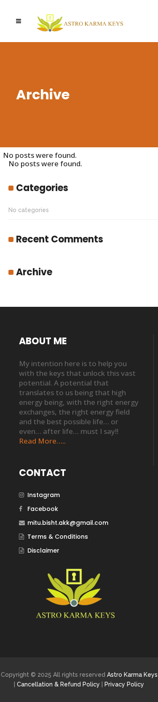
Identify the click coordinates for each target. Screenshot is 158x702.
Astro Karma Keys (132, 674)
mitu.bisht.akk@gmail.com (67, 523)
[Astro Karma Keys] (75, 617)
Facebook (42, 509)
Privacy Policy (124, 684)
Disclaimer (43, 550)
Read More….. (42, 441)
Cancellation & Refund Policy (58, 684)
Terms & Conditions (57, 536)
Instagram (43, 495)
